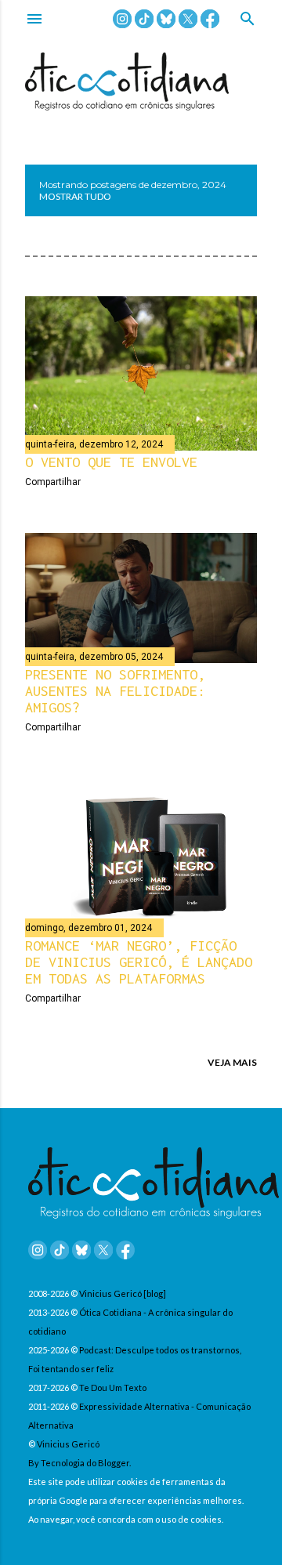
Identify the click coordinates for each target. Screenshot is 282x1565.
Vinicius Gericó (68, 1444)
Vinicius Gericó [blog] (122, 1293)
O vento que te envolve (111, 462)
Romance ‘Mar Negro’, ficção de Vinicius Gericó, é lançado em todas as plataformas (138, 962)
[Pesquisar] (247, 20)
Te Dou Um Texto (112, 1387)
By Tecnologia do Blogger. (79, 1463)
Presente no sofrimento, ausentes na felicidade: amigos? (115, 690)
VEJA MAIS (232, 1062)
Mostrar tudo (75, 196)
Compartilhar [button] (53, 481)
